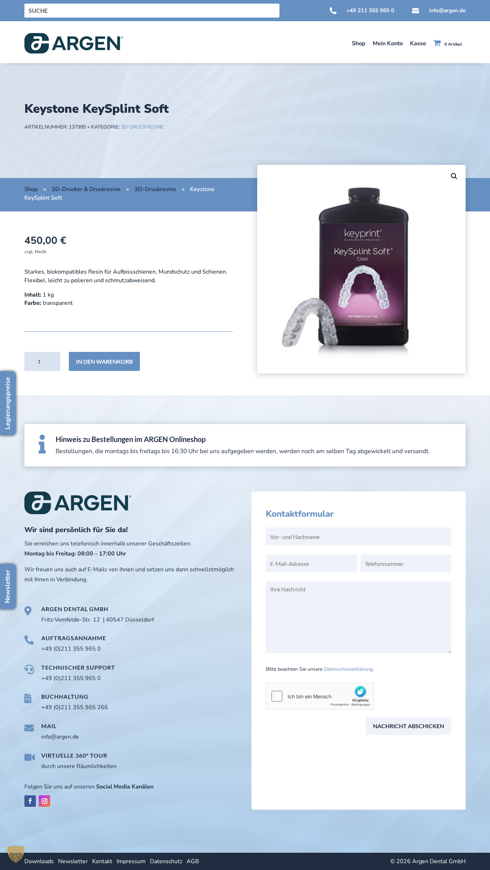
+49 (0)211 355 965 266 (74, 707)
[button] (454, 176)
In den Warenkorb (104, 361)
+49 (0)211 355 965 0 (71, 649)
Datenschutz (166, 861)
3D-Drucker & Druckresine (86, 189)
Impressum (131, 861)
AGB (193, 861)
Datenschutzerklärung (348, 669)
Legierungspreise (7, 403)
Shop (359, 43)
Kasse (418, 43)
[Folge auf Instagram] (44, 801)
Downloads (39, 861)
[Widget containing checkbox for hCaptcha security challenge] (320, 696)
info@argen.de (447, 10)
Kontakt (102, 861)
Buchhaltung (65, 696)
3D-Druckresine (142, 127)
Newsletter (73, 861)
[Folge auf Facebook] (30, 801)
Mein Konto (388, 43)
